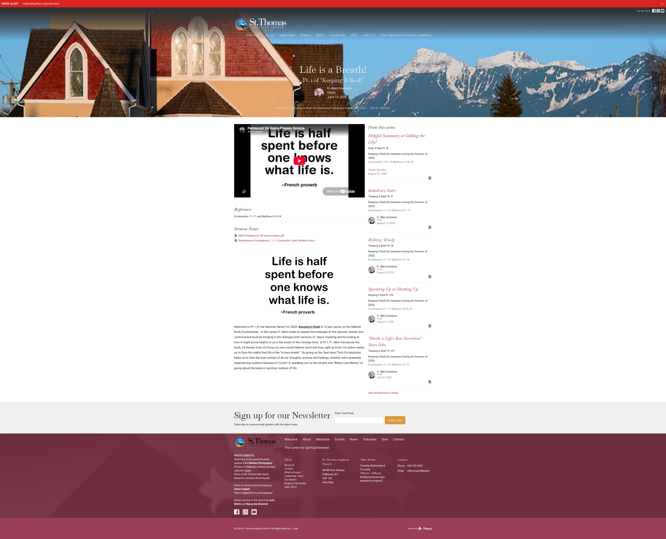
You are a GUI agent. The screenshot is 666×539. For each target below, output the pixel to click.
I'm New (288, 468)
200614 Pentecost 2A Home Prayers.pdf (261, 235)
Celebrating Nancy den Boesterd (41, 3)
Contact (368, 35)
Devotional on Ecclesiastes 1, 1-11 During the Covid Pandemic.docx (276, 240)
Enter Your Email (344, 413)
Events (305, 35)
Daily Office (290, 487)
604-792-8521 (643, 10)
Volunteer (337, 35)
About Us (289, 465)
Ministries (287, 35)
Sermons (282, 108)
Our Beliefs (290, 479)
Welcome (252, 35)
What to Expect (292, 472)
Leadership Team (294, 476)
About (269, 35)
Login (295, 528)
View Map (327, 482)
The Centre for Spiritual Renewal (406, 35)
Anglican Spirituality (295, 483)
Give (354, 35)
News (320, 35)
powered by (419, 532)
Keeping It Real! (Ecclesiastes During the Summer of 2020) (329, 108)
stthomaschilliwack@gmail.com (419, 470)
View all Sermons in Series (383, 392)
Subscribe (395, 420)
